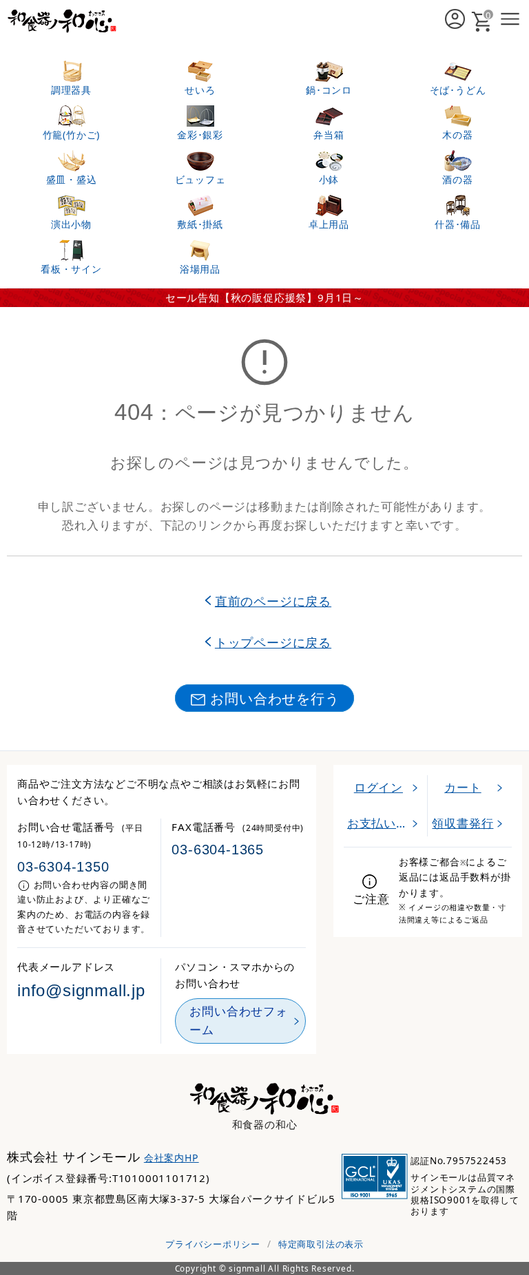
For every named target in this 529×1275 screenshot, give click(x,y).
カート (462, 787)
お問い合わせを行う (274, 698)
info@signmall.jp (81, 991)
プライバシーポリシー (212, 1244)
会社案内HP (171, 1157)
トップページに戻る (273, 642)
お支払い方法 (384, 823)
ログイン (378, 787)
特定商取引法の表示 (321, 1244)
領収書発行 (462, 823)
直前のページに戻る (273, 600)
